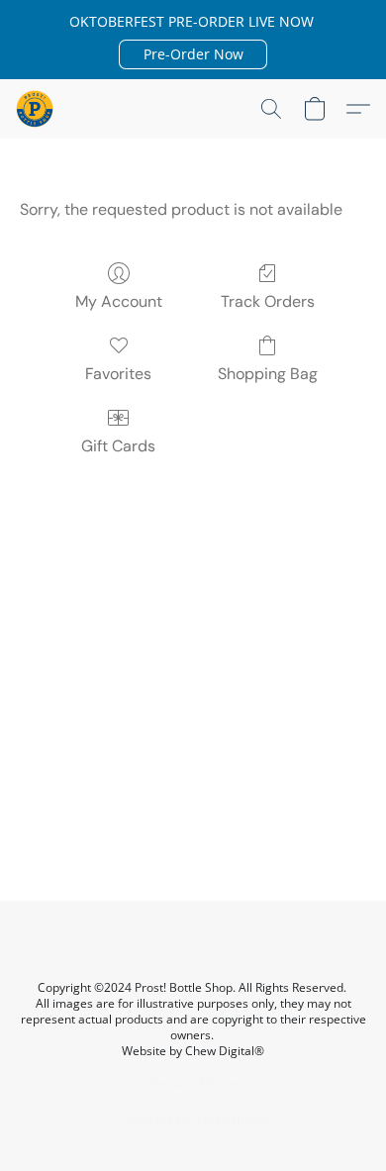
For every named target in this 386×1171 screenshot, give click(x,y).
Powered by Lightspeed (193, 1118)
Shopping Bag (268, 373)
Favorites (118, 373)
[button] (193, 54)
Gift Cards (118, 446)
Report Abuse (193, 1083)
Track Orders (268, 301)
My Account (118, 301)
